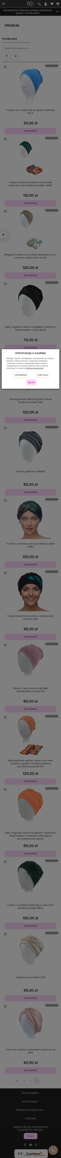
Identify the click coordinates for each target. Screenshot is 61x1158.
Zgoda (31, 382)
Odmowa (43, 374)
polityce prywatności (34, 368)
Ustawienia (21, 374)
